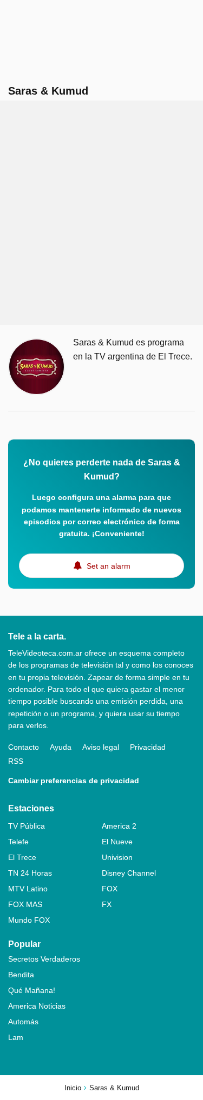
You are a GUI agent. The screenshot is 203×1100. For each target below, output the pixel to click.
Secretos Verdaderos (44, 959)
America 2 (119, 826)
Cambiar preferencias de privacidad (73, 780)
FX (107, 904)
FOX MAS (25, 904)
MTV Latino (28, 888)
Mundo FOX (29, 920)
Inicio (72, 1088)
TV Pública (26, 826)
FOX (109, 888)
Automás (23, 1021)
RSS (15, 761)
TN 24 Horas (30, 873)
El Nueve (117, 841)
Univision (117, 857)
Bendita (21, 974)
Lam (15, 1037)
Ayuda (60, 747)
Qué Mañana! (31, 990)
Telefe (18, 841)
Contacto (23, 747)
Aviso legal (100, 747)
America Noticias (37, 1006)
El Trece (22, 857)
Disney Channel (129, 873)
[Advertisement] (101, 212)
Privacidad (148, 747)
